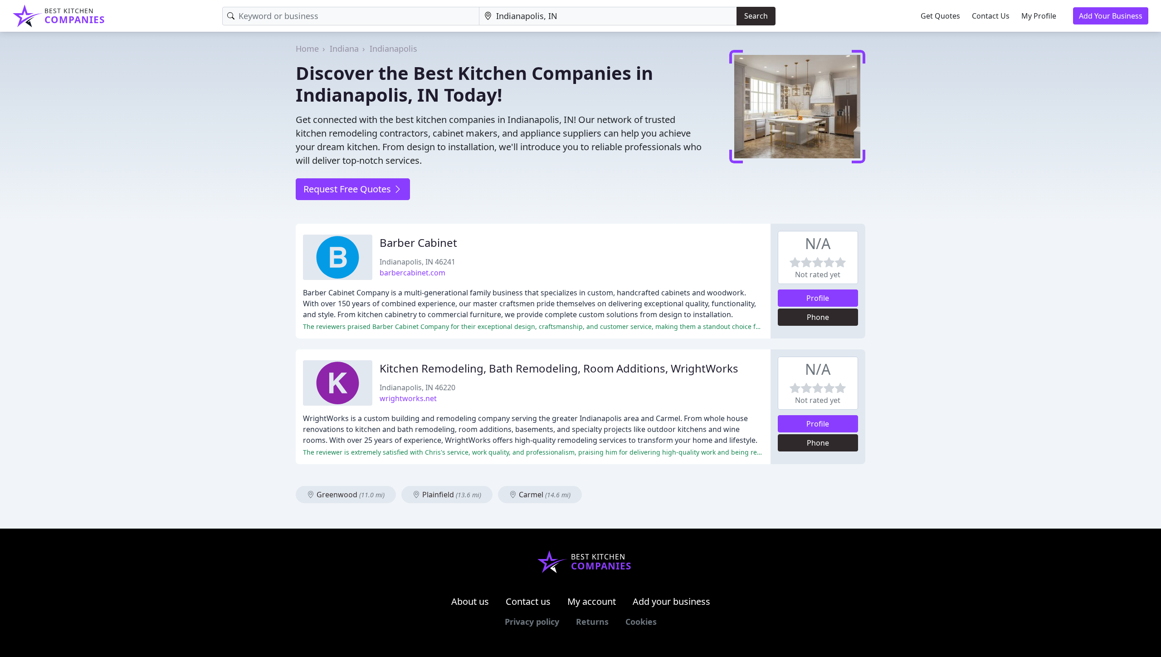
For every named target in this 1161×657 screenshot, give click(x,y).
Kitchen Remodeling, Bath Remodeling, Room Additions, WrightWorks (559, 368)
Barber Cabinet (418, 242)
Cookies (641, 621)
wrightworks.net (408, 398)
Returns (592, 621)
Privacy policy (532, 621)
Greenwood (350, 495)
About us (470, 601)
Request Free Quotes (348, 189)
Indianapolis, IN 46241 (417, 262)
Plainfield (450, 495)
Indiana (344, 48)
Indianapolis (393, 48)
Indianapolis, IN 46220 (417, 387)
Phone (818, 317)
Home (307, 48)
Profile (817, 298)
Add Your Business (1110, 16)
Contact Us (991, 16)
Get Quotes (940, 16)
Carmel (544, 495)
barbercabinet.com (412, 273)
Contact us (528, 601)
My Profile (1038, 16)
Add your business (671, 601)
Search (756, 16)
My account (591, 601)
